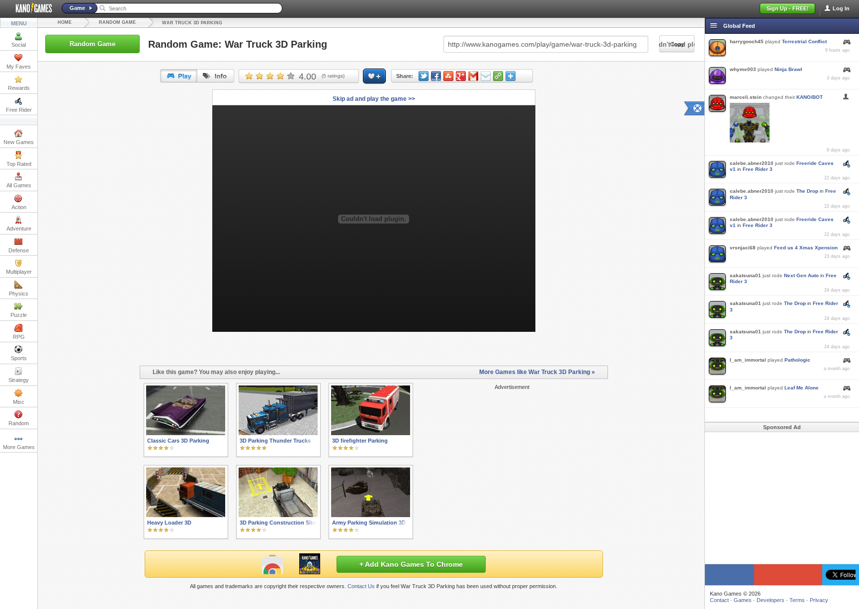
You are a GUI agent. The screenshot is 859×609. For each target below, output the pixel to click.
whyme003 (743, 69)
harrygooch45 (747, 41)
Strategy (18, 380)
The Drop (807, 191)
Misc (18, 402)
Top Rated (18, 164)
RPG (19, 337)
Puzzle (18, 315)
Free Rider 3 (758, 169)
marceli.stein (746, 97)
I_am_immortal (748, 360)
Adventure (18, 228)
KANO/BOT (809, 97)
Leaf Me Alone (801, 387)
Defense (18, 250)
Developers (770, 600)
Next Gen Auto (801, 275)
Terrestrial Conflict (804, 41)
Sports (19, 358)
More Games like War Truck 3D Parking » (537, 372)
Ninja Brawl (788, 69)
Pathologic (797, 360)
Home (65, 22)
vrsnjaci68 (743, 247)
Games (743, 600)
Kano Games (30, 8)
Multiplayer (19, 272)
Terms (797, 600)
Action (18, 207)
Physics (18, 294)
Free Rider (19, 110)
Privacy (819, 600)
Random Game (117, 22)
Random (18, 423)
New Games (18, 142)
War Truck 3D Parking (192, 22)
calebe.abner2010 (751, 163)
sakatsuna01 (745, 275)
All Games (18, 185)
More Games (19, 447)
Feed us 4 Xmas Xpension (806, 247)
